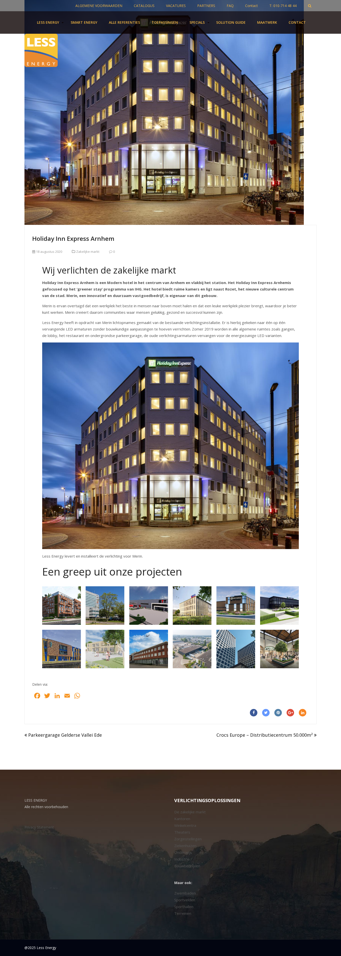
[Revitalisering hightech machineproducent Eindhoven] (149, 649)
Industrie (182, 859)
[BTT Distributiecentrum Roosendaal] (149, 606)
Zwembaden (185, 893)
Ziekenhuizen (185, 845)
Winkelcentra (185, 825)
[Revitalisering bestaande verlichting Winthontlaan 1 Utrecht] (105, 606)
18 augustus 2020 (48, 251)
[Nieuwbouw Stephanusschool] (105, 649)
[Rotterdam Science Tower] (236, 649)
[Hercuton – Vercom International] (279, 606)
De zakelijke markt (190, 811)
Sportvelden (184, 899)
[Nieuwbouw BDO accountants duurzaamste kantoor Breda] (192, 606)
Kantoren (182, 818)
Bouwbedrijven (187, 865)
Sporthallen (183, 906)
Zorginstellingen (188, 838)
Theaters (182, 832)
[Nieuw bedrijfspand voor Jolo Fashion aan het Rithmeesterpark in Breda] (236, 606)
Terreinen (182, 913)
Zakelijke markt (87, 251)
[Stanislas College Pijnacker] (61, 649)
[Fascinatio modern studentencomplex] (61, 606)
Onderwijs (183, 852)
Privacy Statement (39, 827)
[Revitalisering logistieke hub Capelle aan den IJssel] (192, 649)
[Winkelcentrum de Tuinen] (279, 649)
